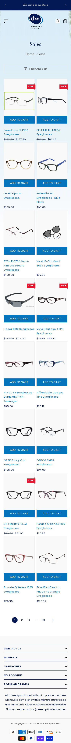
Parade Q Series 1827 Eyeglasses (51, 526)
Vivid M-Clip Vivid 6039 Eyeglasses (48, 263)
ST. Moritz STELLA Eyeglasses (15, 526)
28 (43, 620)
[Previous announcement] (5, 5)
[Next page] (53, 620)
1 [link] (14, 620)
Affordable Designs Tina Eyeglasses (50, 394)
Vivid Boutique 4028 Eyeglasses (50, 331)
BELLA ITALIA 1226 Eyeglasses (48, 132)
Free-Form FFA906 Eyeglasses (16, 132)
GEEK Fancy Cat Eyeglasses (14, 462)
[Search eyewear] (57, 21)
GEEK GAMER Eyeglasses (45, 462)
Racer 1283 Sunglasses (19, 329)
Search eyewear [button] (57, 21)
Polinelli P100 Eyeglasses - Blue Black (48, 197)
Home (29, 54)
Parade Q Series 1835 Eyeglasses (18, 589)
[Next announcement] (66, 5)
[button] (6, 21)
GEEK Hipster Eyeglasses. (13, 195)
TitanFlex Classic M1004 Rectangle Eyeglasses (48, 591)
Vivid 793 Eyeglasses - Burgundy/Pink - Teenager (19, 397)
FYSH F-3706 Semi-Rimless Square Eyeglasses (16, 265)
